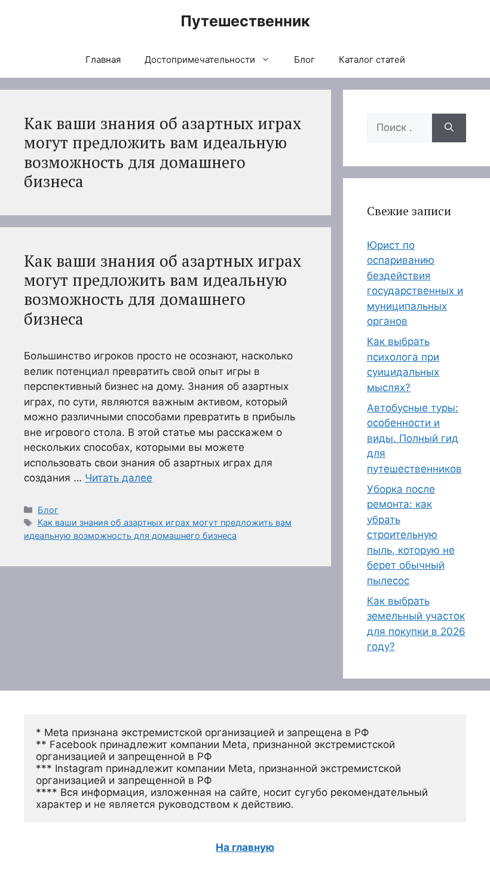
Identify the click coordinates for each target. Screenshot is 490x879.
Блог (304, 59)
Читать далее (118, 478)
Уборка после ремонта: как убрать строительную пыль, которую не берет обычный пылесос (411, 535)
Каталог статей (372, 59)
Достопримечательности (200, 59)
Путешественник (245, 21)
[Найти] (449, 128)
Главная (103, 59)
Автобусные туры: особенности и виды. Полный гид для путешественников (414, 438)
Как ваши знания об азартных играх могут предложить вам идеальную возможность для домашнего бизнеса (162, 289)
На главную (245, 847)
